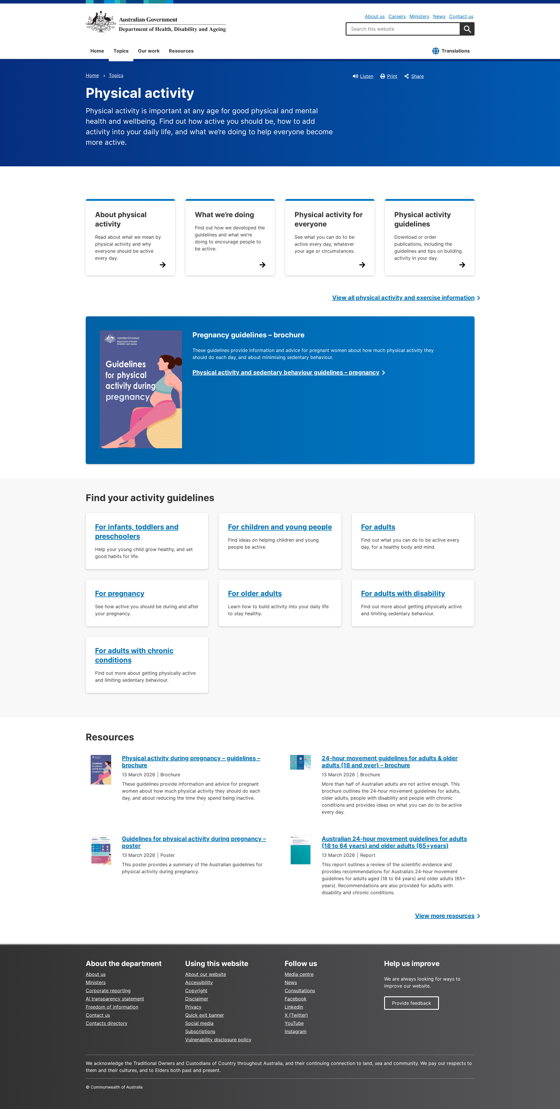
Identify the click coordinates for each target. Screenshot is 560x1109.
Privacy (193, 1007)
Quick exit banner (204, 1015)
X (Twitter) (296, 1015)
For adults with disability (403, 593)
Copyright (196, 990)
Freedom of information (112, 1007)
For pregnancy (119, 593)
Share (417, 76)
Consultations (300, 990)
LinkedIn (294, 1007)
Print (392, 76)
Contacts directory (106, 1023)
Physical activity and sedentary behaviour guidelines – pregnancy (285, 372)
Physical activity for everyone (329, 219)
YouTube (294, 1023)
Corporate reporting (108, 990)
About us (375, 16)
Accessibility (199, 982)
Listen (366, 76)
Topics (121, 51)
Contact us (461, 16)
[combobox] (403, 29)
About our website (205, 974)
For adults (378, 527)
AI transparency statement (115, 999)
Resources (181, 51)
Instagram (296, 1031)
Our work (149, 51)
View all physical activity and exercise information (403, 297)
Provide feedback (411, 1003)
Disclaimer (196, 999)
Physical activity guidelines (422, 219)
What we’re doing (224, 214)
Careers (397, 16)
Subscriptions (200, 1031)
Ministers (419, 16)
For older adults (255, 593)
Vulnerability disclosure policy (218, 1039)
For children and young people (280, 527)
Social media (199, 1023)
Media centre (299, 974)
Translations (456, 51)
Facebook (296, 999)
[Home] (156, 22)
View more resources (445, 915)
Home (97, 51)
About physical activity (121, 219)
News (439, 16)
